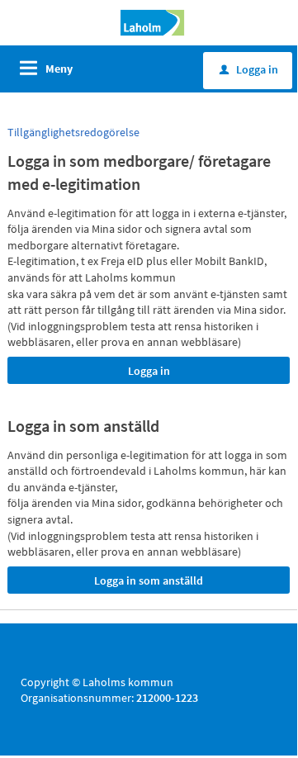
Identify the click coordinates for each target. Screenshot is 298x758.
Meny (59, 68)
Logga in (249, 69)
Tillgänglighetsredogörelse (73, 132)
